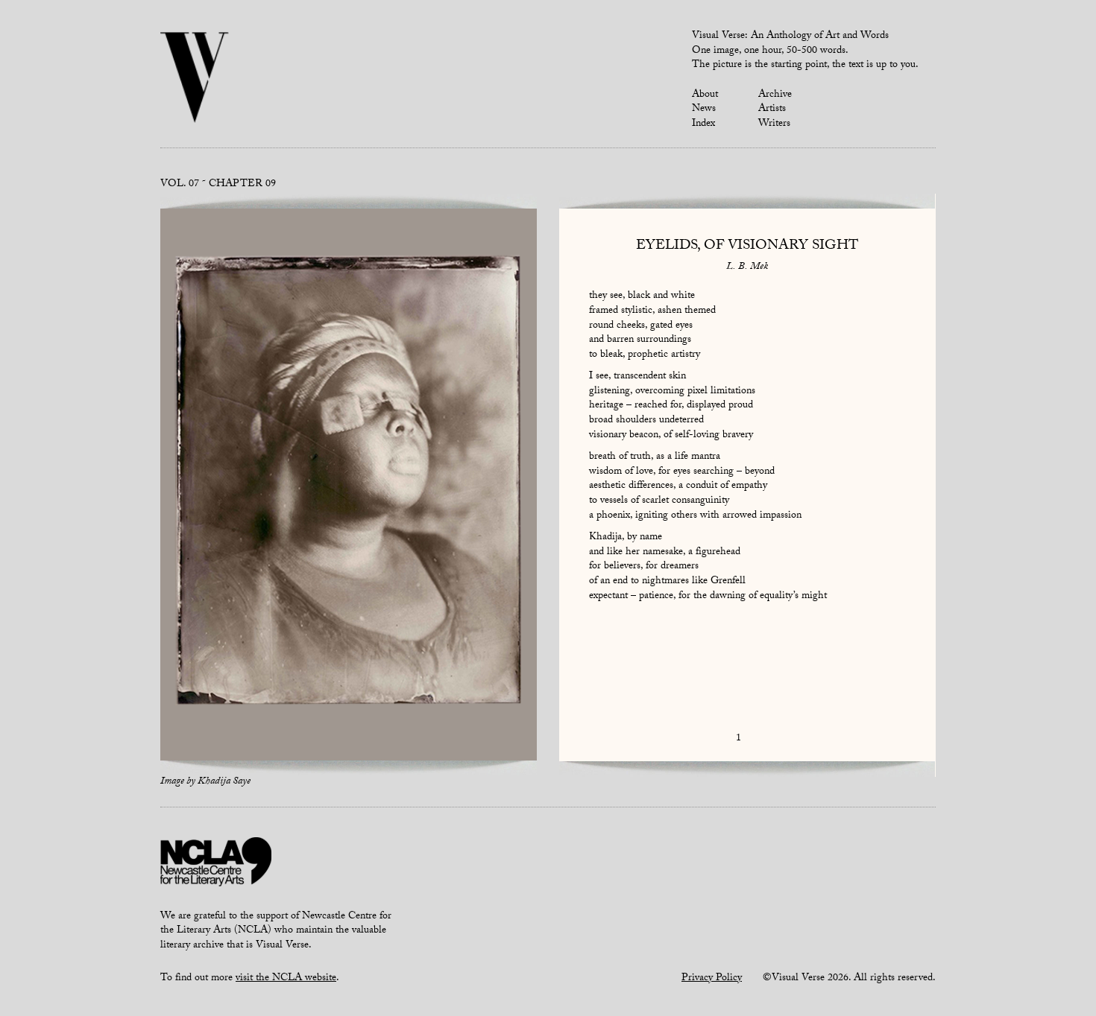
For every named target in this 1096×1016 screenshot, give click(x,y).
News (704, 109)
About (705, 95)
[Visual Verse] (195, 79)
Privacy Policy (711, 979)
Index (703, 124)
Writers (774, 124)
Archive (775, 95)
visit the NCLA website (286, 979)
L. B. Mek (747, 267)
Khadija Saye (224, 782)
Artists (772, 109)
